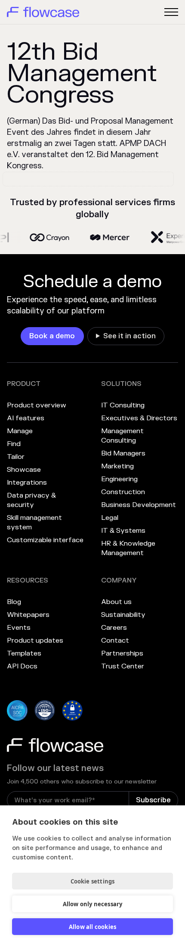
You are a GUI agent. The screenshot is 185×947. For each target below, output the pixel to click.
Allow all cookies (92, 927)
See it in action (129, 336)
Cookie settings (93, 881)
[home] (43, 12)
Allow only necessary (93, 904)
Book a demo (52, 336)
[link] (52, 336)
